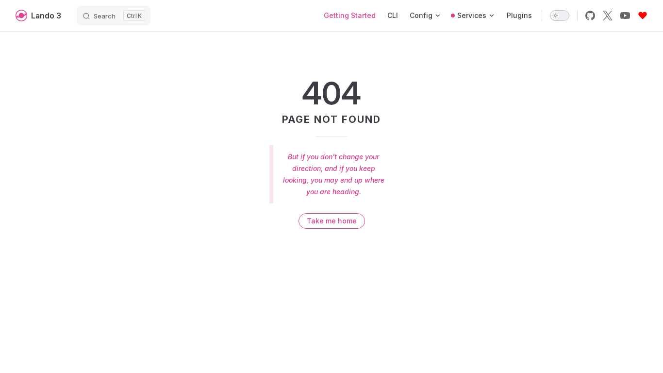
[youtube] (625, 15)
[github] (590, 15)
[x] (607, 15)
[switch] (559, 15)
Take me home (332, 221)
